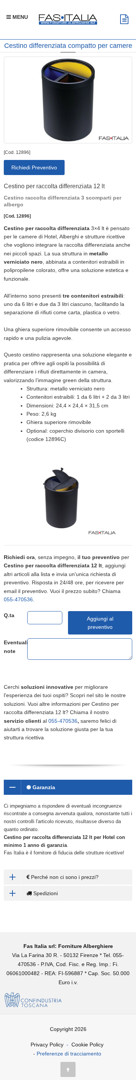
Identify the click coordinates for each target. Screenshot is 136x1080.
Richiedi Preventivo (34, 167)
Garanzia (43, 787)
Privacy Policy (47, 1045)
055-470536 (18, 599)
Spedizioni (45, 893)
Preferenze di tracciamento (69, 1054)
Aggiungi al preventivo (100, 623)
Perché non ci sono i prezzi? (64, 877)
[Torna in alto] (68, 1069)
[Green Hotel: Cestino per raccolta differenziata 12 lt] (68, 100)
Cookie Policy (87, 1045)
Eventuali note (10, 646)
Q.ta (9, 615)
